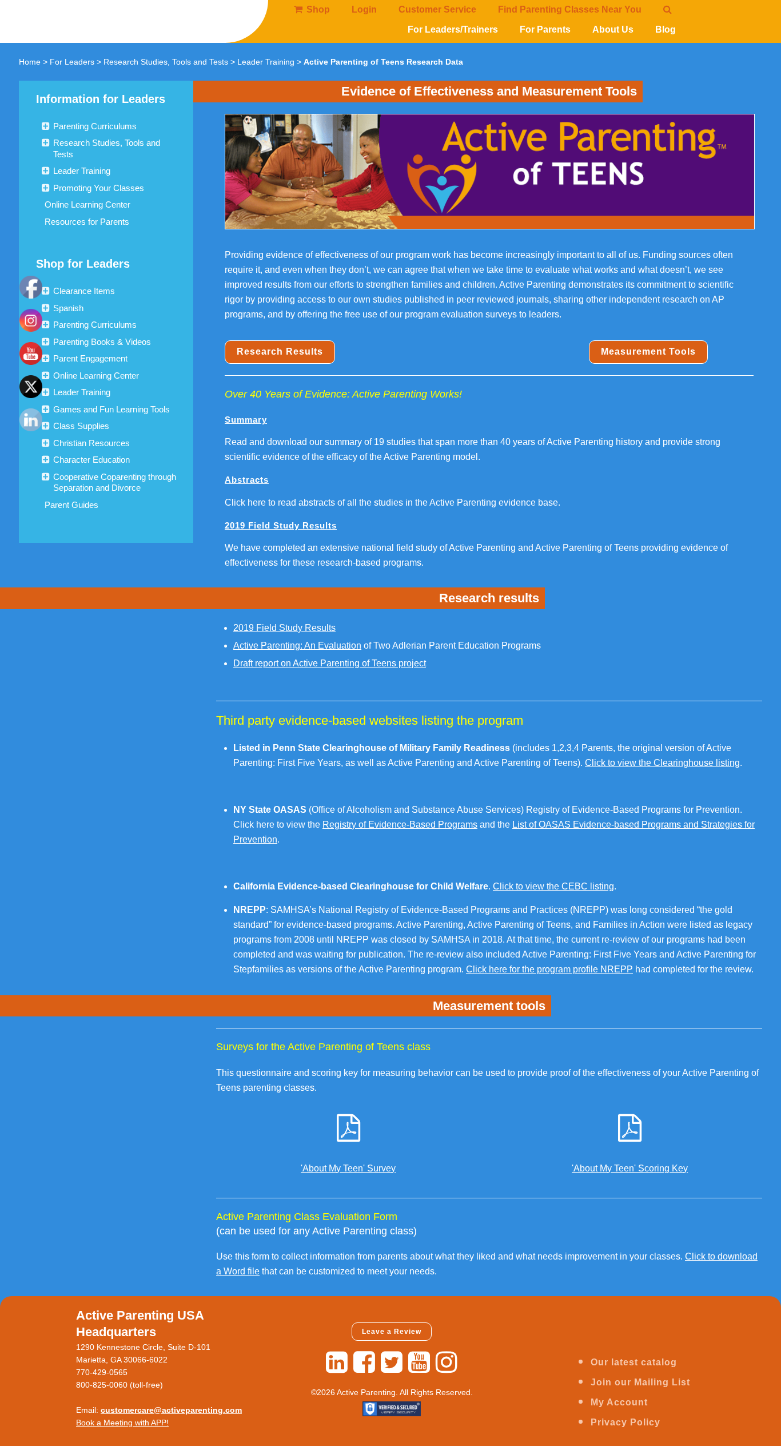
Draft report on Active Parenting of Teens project (329, 663)
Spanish (68, 308)
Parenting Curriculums (95, 126)
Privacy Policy (625, 1422)
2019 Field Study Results (281, 525)
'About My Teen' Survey (348, 1168)
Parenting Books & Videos (102, 342)
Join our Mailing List (640, 1382)
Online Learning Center (87, 204)
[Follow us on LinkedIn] (337, 1362)
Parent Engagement (90, 358)
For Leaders (72, 61)
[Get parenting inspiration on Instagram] (446, 1362)
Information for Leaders (100, 99)
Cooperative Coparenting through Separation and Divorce (114, 482)
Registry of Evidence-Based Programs (399, 824)
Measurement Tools (648, 351)
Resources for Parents (87, 222)
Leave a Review (391, 1332)
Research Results (280, 351)
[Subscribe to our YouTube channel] (419, 1362)
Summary (246, 419)
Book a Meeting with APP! (122, 1422)
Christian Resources (91, 443)
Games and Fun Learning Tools (111, 409)
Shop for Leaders (83, 263)
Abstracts (247, 479)
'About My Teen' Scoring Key (630, 1168)
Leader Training (265, 61)
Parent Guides (71, 505)
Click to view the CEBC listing (553, 886)
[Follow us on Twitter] (392, 1362)
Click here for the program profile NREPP (549, 969)
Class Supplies (81, 426)
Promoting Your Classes (98, 188)
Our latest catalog (634, 1362)
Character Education (91, 459)
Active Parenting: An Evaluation (297, 645)
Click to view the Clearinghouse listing (662, 763)
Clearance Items (84, 291)
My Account (619, 1402)
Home (30, 61)
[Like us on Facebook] (364, 1362)
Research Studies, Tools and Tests (165, 61)
